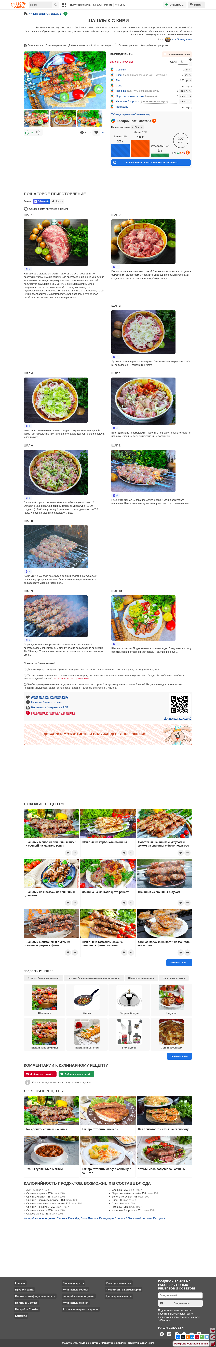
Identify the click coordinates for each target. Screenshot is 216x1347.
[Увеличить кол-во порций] (190, 59)
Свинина (121, 69)
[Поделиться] (212, 1337)
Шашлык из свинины (44, 1047)
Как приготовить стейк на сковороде (163, 1129)
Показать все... (179, 1056)
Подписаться (182, 1303)
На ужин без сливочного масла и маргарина (94, 978)
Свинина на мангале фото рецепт (105, 891)
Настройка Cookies (26, 1309)
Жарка (87, 1013)
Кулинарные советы (75, 1289)
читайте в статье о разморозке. (72, 678)
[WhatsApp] (202, 1337)
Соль (119, 85)
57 (103, 132)
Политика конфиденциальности (35, 1296)
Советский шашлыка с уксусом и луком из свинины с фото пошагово (163, 843)
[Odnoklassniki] (188, 1337)
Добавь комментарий (80, 45)
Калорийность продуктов (154, 45)
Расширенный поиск (119, 1283)
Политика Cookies (26, 1302)
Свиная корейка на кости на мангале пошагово (164, 943)
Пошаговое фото (105, 45)
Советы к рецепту (128, 45)
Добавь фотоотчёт (41, 1074)
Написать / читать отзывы (46, 702)
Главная (20, 1283)
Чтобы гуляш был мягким (44, 1168)
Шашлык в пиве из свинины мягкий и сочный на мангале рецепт (50, 843)
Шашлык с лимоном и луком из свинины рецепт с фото (47, 943)
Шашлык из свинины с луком (159, 891)
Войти (197, 4)
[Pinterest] (197, 1337)
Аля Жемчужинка (182, 39)
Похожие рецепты (56, 45)
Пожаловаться (35, 45)
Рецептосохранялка (79, 4)
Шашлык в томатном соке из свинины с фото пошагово (102, 943)
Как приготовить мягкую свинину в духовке (106, 1170)
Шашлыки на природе (141, 978)
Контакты (21, 1315)
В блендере (129, 1047)
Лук (118, 80)
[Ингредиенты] (212, 1330)
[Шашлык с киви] (36, 118)
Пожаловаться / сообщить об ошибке (53, 712)
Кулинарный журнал (75, 1302)
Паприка (121, 90)
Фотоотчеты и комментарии (123, 1289)
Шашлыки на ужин (174, 978)
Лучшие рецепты (73, 1283)
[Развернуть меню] (212, 1343)
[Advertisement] (65, 161)
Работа (108, 4)
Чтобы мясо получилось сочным (161, 1168)
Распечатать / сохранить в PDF (49, 707)
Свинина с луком (171, 1047)
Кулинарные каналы (119, 1296)
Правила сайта (24, 1289)
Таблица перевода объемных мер (130, 114)
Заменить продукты (121, 61)
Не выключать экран (179, 54)
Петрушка (122, 106)
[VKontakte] (178, 1337)
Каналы (97, 4)
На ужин (171, 1013)
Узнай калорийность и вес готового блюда (152, 162)
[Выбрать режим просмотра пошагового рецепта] (28, 269)
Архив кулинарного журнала (80, 1309)
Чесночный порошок (128, 101)
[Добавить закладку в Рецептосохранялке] (96, 132)
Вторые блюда (129, 1013)
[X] (183, 1337)
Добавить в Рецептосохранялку (49, 696)
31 (31, 132)
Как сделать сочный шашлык (46, 1129)
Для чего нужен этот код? (177, 718)
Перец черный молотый (130, 96)
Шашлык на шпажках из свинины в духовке (50, 893)
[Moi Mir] (192, 1337)
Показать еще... (179, 962)
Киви (119, 74)
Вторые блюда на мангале (43, 978)
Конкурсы (120, 4)
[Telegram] (207, 1337)
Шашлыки (44, 1013)
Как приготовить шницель (100, 1129)
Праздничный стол (87, 1047)
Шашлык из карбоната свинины (104, 842)
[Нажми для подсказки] (154, 121)
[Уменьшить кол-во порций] (190, 64)
